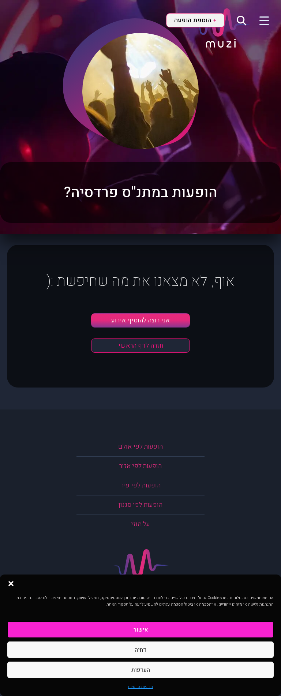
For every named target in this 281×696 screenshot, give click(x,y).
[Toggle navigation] (259, 20)
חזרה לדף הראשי (140, 346)
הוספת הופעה (195, 20)
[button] (11, 583)
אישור (141, 630)
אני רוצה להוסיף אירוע (140, 320)
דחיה (140, 650)
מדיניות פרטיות (140, 687)
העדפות (140, 670)
